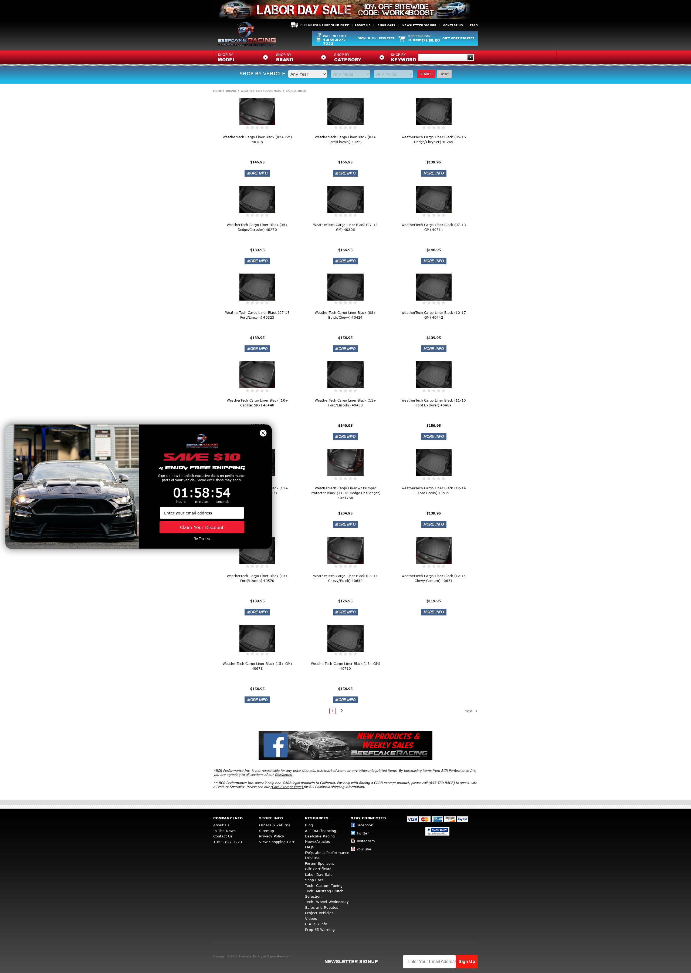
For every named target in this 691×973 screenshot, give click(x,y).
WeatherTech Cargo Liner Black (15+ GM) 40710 (345, 666)
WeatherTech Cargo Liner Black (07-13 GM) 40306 (345, 227)
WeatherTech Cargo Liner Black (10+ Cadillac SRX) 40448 (257, 402)
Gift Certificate (318, 869)
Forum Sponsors (319, 863)
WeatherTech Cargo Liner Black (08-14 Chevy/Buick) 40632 (345, 578)
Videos (311, 918)
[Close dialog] (263, 433)
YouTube (364, 849)
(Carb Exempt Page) (287, 787)
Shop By (403, 58)
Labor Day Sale (319, 874)
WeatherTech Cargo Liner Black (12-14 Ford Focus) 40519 (433, 490)
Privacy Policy (271, 836)
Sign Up (467, 961)
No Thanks (202, 538)
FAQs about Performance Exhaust (327, 855)
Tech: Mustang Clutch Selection (324, 893)
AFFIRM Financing (320, 831)
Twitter (363, 833)
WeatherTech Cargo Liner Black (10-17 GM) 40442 (433, 315)
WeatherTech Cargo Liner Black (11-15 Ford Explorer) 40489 (433, 402)
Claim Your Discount (201, 527)
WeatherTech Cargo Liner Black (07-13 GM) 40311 (433, 227)
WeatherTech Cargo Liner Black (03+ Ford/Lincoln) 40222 (345, 139)
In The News (224, 831)
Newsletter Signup (419, 25)
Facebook (365, 825)
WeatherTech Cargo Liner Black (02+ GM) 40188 (257, 139)
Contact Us (453, 25)
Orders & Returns (274, 825)
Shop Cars (386, 25)
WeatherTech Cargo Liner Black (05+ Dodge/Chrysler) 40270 (257, 227)
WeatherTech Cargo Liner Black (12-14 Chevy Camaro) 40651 (433, 578)
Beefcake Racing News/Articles (320, 839)
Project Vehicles (319, 913)
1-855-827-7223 (334, 42)
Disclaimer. (283, 775)
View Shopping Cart (276, 842)
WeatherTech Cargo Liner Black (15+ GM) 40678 (257, 666)
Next (469, 711)
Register (387, 38)
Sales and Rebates (321, 907)
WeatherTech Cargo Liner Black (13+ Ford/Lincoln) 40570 (257, 578)
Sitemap (266, 831)
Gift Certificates (458, 38)
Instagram (366, 841)
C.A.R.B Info (316, 924)
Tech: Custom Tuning (324, 885)
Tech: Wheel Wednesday (327, 902)
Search (426, 74)
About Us (363, 25)
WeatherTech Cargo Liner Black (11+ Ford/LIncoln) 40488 (345, 402)
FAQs (474, 25)
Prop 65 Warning (320, 929)
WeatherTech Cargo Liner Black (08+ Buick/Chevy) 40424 (345, 315)
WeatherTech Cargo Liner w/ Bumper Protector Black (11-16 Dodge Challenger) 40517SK (345, 493)
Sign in (364, 38)
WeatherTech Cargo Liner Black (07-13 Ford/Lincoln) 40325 (257, 315)
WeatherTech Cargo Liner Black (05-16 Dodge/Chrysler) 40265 (433, 139)
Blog (309, 825)
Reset (444, 74)
